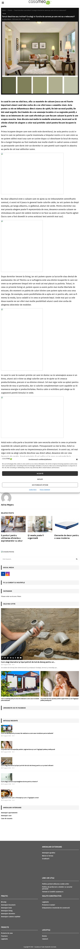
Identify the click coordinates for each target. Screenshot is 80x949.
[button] (77, 459)
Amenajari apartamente (9, 813)
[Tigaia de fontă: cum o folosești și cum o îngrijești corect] (6, 793)
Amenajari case (6, 816)
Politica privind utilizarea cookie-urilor (55, 884)
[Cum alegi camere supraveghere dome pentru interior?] (6, 777)
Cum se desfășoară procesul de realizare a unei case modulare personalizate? (27, 733)
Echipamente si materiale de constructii (56, 908)
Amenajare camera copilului (10, 917)
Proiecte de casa (7, 933)
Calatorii (45, 939)
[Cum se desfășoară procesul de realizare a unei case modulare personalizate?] (20, 684)
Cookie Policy (33, 489)
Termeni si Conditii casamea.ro (52, 892)
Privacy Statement (45, 489)
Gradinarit (45, 859)
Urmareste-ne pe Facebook (14, 708)
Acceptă (40, 473)
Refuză (40, 479)
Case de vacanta (6, 818)
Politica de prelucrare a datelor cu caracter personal (57, 888)
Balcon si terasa (47, 856)
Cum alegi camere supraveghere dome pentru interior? (19, 781)
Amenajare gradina (48, 853)
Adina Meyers (7, 19)
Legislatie (4, 939)
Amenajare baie (6, 908)
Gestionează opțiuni (40, 485)
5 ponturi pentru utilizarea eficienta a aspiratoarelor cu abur (12, 538)
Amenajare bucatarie (8, 905)
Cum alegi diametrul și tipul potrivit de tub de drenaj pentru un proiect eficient (27, 765)
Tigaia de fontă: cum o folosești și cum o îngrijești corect (20, 798)
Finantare (4, 936)
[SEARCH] (76, 559)
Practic (4, 13)
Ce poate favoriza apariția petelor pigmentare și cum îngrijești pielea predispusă (28, 749)
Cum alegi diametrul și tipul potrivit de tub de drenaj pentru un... (28, 662)
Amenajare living (6, 911)
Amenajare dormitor (8, 914)
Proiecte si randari (48, 905)
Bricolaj (3, 902)
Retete (44, 936)
